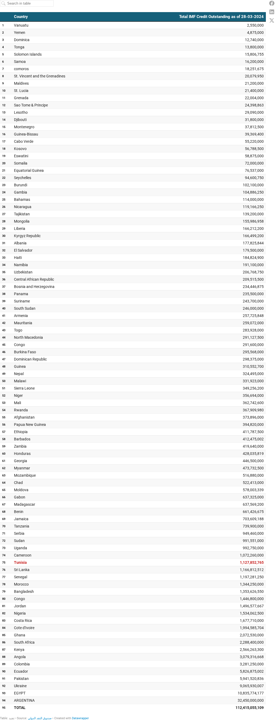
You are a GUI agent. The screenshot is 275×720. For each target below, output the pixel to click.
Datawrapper (80, 718)
